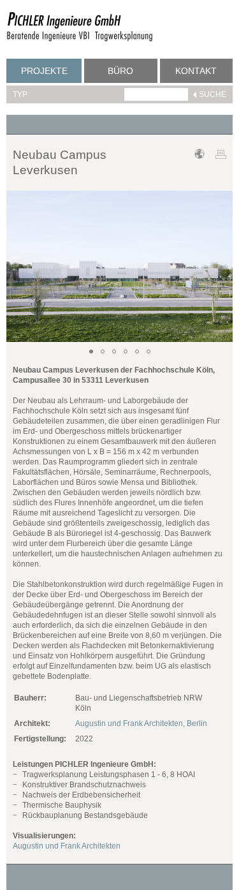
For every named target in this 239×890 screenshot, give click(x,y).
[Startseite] (79, 39)
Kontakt (196, 71)
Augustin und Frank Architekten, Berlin (141, 723)
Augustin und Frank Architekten (66, 846)
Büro (120, 71)
